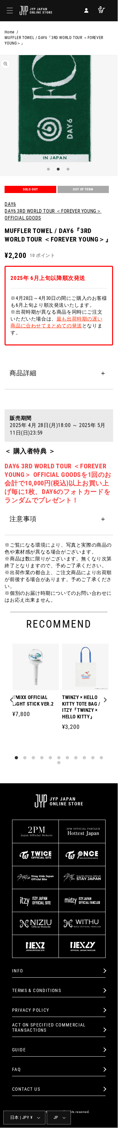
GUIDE (19, 1049)
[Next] (105, 700)
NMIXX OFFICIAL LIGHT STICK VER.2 (33, 700)
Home (9, 32)
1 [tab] (47, 169)
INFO (17, 970)
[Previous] (12, 700)
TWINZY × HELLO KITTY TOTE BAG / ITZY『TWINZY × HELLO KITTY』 (81, 707)
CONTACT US (26, 1089)
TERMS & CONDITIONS (36, 990)
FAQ (16, 1069)
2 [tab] (57, 169)
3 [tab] (67, 169)
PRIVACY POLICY (30, 1010)
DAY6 (10, 204)
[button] (10, 10)
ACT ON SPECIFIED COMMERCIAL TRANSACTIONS (49, 1027)
